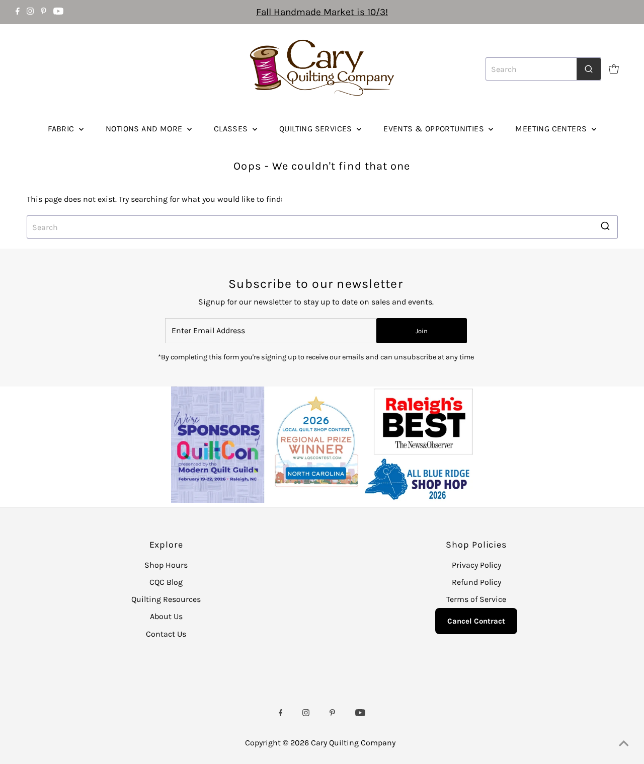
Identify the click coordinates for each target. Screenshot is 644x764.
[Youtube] (58, 12)
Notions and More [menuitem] (145, 128)
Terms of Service (476, 599)
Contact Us (166, 634)
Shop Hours (166, 565)
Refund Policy (476, 582)
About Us (166, 616)
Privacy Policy (476, 565)
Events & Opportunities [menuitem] (434, 128)
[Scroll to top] (624, 744)
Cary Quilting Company (353, 742)
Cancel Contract (476, 621)
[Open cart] (614, 69)
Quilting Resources (166, 599)
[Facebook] (17, 12)
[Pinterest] (43, 12)
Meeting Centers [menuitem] (552, 128)
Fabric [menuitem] (62, 128)
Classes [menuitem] (232, 128)
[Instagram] (30, 12)
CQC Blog (166, 582)
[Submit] (589, 69)
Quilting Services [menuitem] (316, 128)
